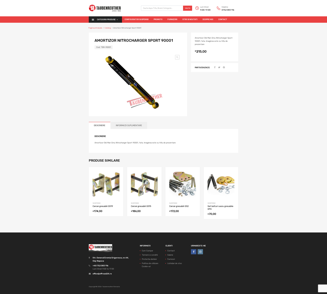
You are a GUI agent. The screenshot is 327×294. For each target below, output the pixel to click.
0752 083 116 (228, 10)
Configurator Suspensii (137, 19)
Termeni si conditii (150, 255)
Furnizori (172, 19)
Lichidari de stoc (174, 263)
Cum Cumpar (147, 251)
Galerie (170, 255)
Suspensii (96, 203)
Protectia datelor (149, 259)
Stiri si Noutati (189, 19)
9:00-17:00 (205, 10)
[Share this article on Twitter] (219, 67)
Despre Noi (208, 19)
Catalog (108, 28)
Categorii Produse (106, 20)
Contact (222, 19)
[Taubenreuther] (105, 13)
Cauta (187, 8)
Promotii (158, 19)
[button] (177, 57)
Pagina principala (95, 28)
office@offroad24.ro (102, 274)
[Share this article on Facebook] (214, 67)
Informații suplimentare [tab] (129, 125)
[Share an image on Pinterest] (223, 67)
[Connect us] (193, 251)
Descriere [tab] (99, 125)
